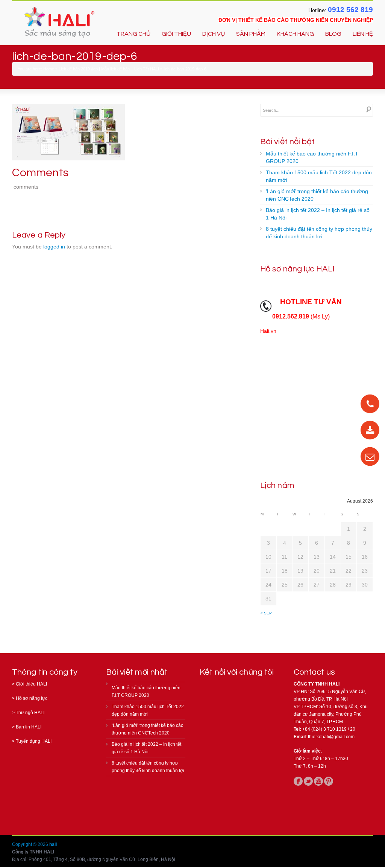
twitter (308, 781)
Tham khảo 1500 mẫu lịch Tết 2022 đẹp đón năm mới (319, 176)
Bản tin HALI (28, 727)
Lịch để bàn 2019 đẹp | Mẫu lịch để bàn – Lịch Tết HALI (109, 69)
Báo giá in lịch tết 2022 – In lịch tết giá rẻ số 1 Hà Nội (318, 214)
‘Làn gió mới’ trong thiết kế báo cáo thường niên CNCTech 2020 (317, 195)
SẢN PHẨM (250, 34)
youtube (318, 781)
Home (48, 69)
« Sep (266, 613)
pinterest (328, 781)
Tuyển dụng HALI (34, 741)
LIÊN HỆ (363, 34)
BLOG (333, 34)
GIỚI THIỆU (176, 34)
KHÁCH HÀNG (295, 34)
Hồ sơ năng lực (31, 698)
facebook (298, 781)
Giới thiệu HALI (31, 684)
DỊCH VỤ (213, 34)
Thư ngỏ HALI (30, 712)
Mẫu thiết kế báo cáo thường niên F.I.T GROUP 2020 (312, 157)
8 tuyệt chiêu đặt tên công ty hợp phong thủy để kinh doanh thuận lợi (319, 232)
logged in (54, 247)
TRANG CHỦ (133, 34)
